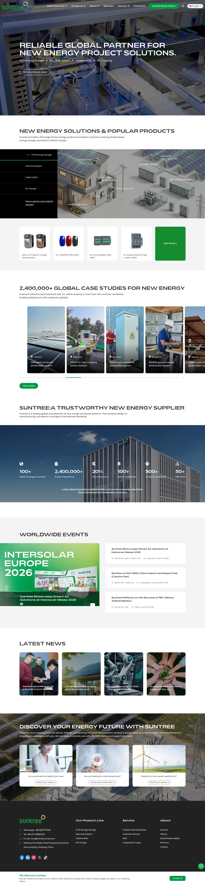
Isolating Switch (85, 160)
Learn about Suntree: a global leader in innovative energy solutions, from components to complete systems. (102, 491)
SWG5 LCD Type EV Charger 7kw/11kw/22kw (34, 256)
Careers (164, 847)
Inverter (96, 196)
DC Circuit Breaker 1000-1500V (101, 256)
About (165, 820)
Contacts (139, 6)
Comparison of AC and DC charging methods (123, 687)
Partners (164, 843)
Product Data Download (134, 830)
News (93, 6)
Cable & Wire (31, 177)
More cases (29, 385)
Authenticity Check (163, 6)
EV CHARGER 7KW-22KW (67, 255)
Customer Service (131, 834)
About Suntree (56, 6)
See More (169, 243)
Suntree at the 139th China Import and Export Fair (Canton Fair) (145, 575)
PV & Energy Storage (42, 155)
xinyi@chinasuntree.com (43, 839)
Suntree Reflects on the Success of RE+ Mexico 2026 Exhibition (143, 599)
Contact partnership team (101, 782)
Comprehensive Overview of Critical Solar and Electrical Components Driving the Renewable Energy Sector (80, 688)
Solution (109, 6)
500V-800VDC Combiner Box (109, 178)
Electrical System (33, 166)
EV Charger (31, 188)
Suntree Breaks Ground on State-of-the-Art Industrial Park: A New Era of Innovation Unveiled (166, 688)
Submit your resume (158, 782)
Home (39, 6)
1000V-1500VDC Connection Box (169, 157)
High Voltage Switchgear (180, 179)
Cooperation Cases (132, 843)
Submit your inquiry (45, 782)
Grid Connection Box (124, 188)
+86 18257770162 (43, 830)
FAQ (125, 838)
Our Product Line (90, 820)
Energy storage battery (78, 204)
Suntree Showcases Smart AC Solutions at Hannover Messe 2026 (48, 598)
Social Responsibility (170, 838)
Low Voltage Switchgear (149, 164)
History (163, 834)
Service (122, 6)
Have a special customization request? (39, 203)
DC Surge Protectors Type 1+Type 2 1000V (135, 256)
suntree (164, 830)
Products (77, 6)
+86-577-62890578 (36, 834)
